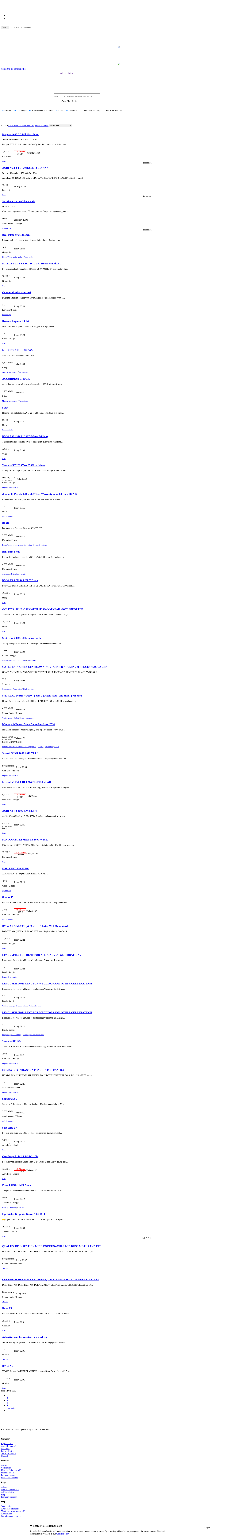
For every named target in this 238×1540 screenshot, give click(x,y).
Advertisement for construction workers (24, 1337)
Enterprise (29, 125)
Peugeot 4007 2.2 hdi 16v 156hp (20, 134)
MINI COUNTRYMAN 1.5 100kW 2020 (25, 839)
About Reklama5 (8, 1446)
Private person (18, 125)
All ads (4, 1487)
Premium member (9, 1475)
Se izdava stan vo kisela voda (18, 201)
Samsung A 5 (9, 1098)
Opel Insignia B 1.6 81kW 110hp (20, 1156)
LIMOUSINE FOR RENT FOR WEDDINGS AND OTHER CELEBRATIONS (47, 983)
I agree (207, 1527)
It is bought (21, 110)
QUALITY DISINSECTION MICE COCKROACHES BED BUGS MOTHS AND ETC (52, 1246)
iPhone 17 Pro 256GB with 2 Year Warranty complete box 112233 (39, 494)
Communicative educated (16, 292)
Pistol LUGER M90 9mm (16, 1185)
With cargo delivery (91, 110)
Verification (6, 1468)
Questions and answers (11, 1516)
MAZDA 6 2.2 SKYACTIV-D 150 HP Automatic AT (31, 263)
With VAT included (113, 110)
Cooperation (6, 1513)
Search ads (5, 1506)
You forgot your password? (13, 1511)
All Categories (7, 1492)
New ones (72, 110)
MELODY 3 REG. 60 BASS (18, 350)
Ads (10, 125)
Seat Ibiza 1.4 (9, 1127)
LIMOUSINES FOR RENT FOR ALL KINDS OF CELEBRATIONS (41, 954)
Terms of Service (8, 1453)
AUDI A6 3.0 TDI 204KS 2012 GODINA (25, 167)
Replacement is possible (42, 110)
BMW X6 (7, 1365)
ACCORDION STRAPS (16, 378)
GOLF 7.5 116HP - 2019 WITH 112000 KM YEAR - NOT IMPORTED (42, 609)
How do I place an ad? (11, 1470)
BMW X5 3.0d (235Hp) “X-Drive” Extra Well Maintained (35, 926)
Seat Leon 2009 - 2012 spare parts (21, 638)
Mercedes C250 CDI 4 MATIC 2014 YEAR (26, 782)
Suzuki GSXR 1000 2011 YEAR (20, 753)
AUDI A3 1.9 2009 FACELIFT (19, 810)
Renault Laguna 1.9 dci (15, 321)
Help (3, 1494)
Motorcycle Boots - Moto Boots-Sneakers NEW (28, 724)
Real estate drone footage (16, 234)
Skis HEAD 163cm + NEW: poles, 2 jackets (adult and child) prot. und (42, 695)
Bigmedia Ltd (7, 1443)
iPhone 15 (7, 897)
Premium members (9, 1497)
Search (5, 27)
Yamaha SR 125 (11, 1041)
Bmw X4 (7, 1308)
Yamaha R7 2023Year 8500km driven (23, 465)
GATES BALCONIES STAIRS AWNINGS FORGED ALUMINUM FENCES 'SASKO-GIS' (54, 666)
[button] (73, 72)
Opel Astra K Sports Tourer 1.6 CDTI (23, 1214)
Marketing (5, 1448)
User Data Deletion (9, 1477)
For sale (7, 110)
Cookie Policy (62, 1534)
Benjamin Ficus (11, 551)
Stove (5, 407)
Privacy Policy (7, 1451)
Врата (6, 522)
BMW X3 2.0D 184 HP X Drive (20, 580)
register (4, 1465)
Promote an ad (7, 1473)
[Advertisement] (77, 118)
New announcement (10, 1489)
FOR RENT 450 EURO (15, 868)
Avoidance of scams (10, 1509)
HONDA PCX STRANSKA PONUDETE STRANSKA (33, 1070)
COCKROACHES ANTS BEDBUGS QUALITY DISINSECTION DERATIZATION (50, 1279)
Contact (4, 1456)
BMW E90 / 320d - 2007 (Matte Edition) (25, 436)
